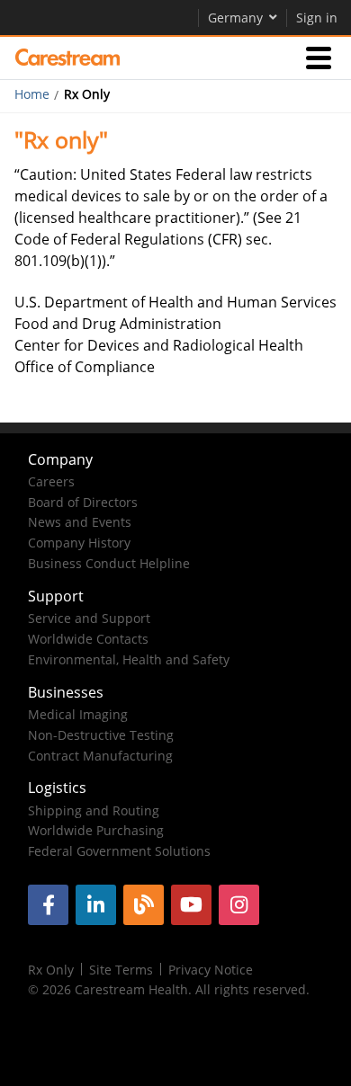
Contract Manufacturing (100, 755)
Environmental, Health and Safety (129, 659)
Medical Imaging (78, 714)
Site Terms (121, 969)
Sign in (317, 17)
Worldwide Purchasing (96, 830)
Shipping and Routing (93, 810)
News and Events (79, 521)
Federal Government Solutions (119, 850)
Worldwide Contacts (88, 638)
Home (32, 94)
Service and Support (89, 618)
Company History (79, 542)
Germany (235, 17)
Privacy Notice (210, 969)
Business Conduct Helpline (109, 563)
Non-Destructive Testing (101, 734)
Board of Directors (83, 502)
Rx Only (51, 969)
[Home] (67, 57)
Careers (51, 481)
